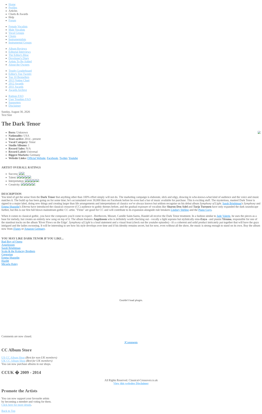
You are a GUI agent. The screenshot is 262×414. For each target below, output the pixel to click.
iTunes (17, 228)
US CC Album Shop (13, 357)
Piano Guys (205, 209)
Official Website (36, 158)
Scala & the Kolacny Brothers (18, 251)
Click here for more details (16, 404)
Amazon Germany (34, 228)
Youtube (73, 158)
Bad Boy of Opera (11, 241)
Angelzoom (8, 244)
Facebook (52, 158)
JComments (131, 342)
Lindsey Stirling (180, 209)
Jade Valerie (223, 215)
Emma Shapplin (10, 206)
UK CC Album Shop (13, 360)
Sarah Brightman (232, 203)
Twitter (63, 158)
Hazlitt (5, 260)
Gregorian (7, 254)
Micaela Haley (9, 264)
